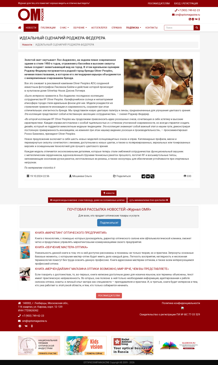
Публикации (48, 27)
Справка (117, 27)
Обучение (79, 27)
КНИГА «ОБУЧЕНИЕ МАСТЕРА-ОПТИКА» (61, 247)
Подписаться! (109, 222)
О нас (63, 27)
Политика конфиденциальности (181, 303)
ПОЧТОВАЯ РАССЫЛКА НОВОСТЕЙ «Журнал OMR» (109, 209)
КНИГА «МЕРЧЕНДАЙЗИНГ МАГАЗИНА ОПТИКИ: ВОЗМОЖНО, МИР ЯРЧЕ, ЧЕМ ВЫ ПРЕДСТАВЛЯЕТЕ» (102, 268)
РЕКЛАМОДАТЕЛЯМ (159, 3)
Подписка (132, 27)
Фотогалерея (99, 27)
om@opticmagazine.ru (187, 14)
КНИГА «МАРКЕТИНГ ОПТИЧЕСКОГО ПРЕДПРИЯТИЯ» (71, 232)
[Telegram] (143, 176)
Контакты (152, 27)
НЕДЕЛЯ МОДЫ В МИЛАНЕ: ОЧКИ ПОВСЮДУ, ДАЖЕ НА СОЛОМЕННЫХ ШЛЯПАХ (88, 200)
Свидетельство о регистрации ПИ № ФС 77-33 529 (170, 314)
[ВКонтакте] (148, 176)
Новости (31, 27)
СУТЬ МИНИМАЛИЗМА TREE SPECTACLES (147, 200)
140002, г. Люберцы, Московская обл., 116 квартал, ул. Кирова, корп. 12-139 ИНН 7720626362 (43, 307)
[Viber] (152, 176)
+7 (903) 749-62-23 (188, 10)
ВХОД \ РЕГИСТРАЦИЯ (186, 3)
